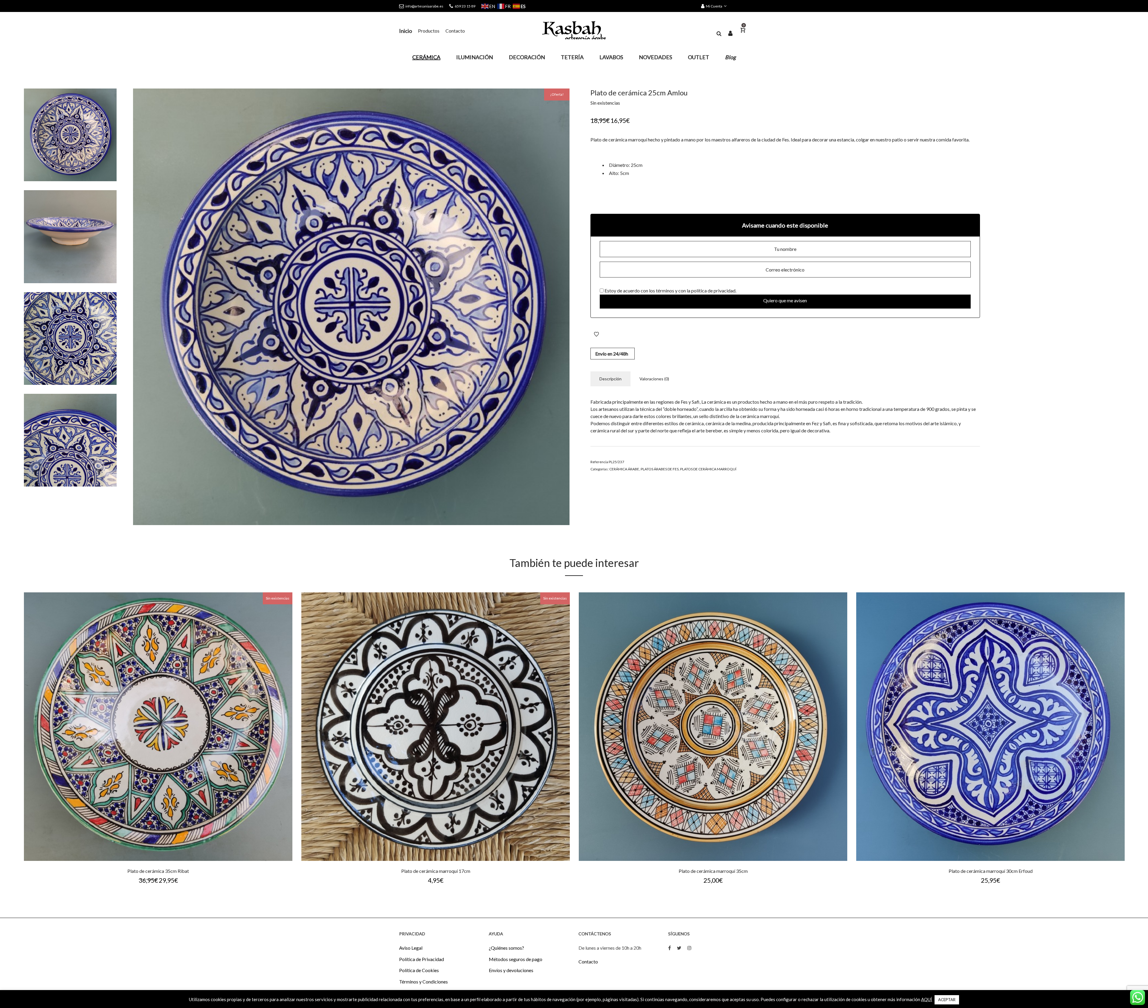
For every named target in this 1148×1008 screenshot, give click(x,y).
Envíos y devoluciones (511, 970)
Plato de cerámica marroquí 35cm (713, 871)
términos (665, 290)
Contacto (588, 961)
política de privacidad (713, 290)
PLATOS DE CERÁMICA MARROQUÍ (708, 469)
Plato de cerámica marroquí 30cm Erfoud (991, 871)
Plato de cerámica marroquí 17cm (435, 871)
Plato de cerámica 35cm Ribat (158, 871)
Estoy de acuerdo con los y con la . (670, 290)
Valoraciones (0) (654, 378)
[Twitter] (679, 948)
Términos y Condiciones (423, 981)
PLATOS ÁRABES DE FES (660, 469)
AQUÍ (926, 999)
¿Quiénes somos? (506, 948)
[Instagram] (689, 948)
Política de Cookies (419, 970)
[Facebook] (669, 948)
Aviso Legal (410, 948)
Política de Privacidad (421, 959)
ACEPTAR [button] (946, 999)
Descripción (610, 378)
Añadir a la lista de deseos (596, 334)
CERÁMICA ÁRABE (624, 469)
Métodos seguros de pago (515, 959)
